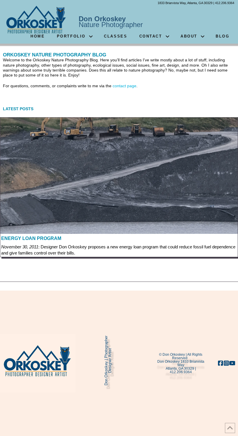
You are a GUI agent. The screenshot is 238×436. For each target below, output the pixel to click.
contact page (124, 85)
